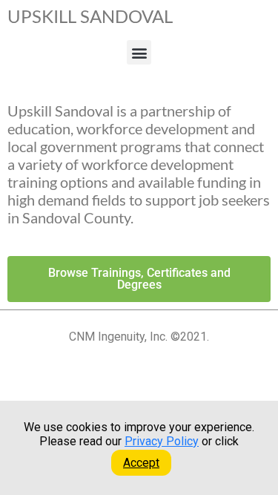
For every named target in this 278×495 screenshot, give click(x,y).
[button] (139, 52)
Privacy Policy (162, 441)
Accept (141, 463)
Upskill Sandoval (90, 16)
